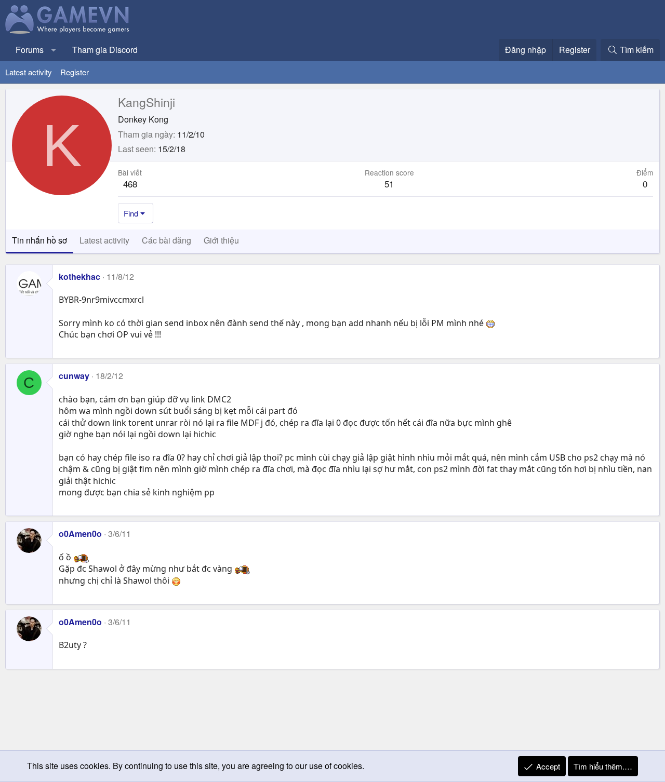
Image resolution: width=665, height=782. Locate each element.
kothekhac (79, 276)
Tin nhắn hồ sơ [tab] (39, 240)
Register (74, 71)
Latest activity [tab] (104, 240)
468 (130, 183)
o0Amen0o (80, 534)
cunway (74, 376)
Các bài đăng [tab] (166, 240)
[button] (53, 50)
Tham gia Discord (105, 50)
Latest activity (28, 71)
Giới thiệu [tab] (221, 240)
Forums (30, 50)
